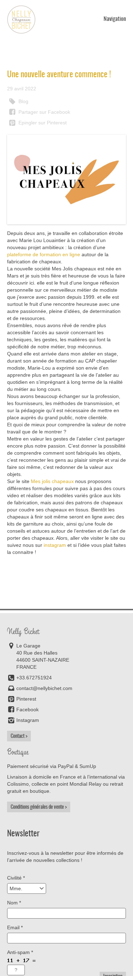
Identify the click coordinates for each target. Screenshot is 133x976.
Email (15, 927)
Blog (22, 101)
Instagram (27, 720)
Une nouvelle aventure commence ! (59, 74)
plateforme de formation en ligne (43, 254)
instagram (55, 545)
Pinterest (26, 699)
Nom (14, 902)
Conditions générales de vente (37, 807)
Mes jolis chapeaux (52, 481)
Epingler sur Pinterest (42, 122)
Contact (17, 736)
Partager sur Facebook (43, 112)
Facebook (27, 709)
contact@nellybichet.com (44, 688)
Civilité (16, 878)
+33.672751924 (34, 677)
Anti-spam (20, 952)
